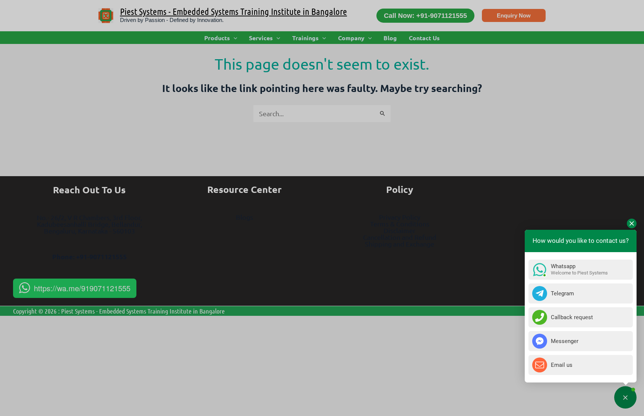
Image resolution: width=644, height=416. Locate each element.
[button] (514, 15)
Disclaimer (399, 230)
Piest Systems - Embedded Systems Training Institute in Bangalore (233, 11)
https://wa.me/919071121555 (82, 288)
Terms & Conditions (399, 224)
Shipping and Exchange (399, 244)
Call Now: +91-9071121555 (425, 15)
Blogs (244, 217)
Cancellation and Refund (399, 237)
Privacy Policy (399, 217)
